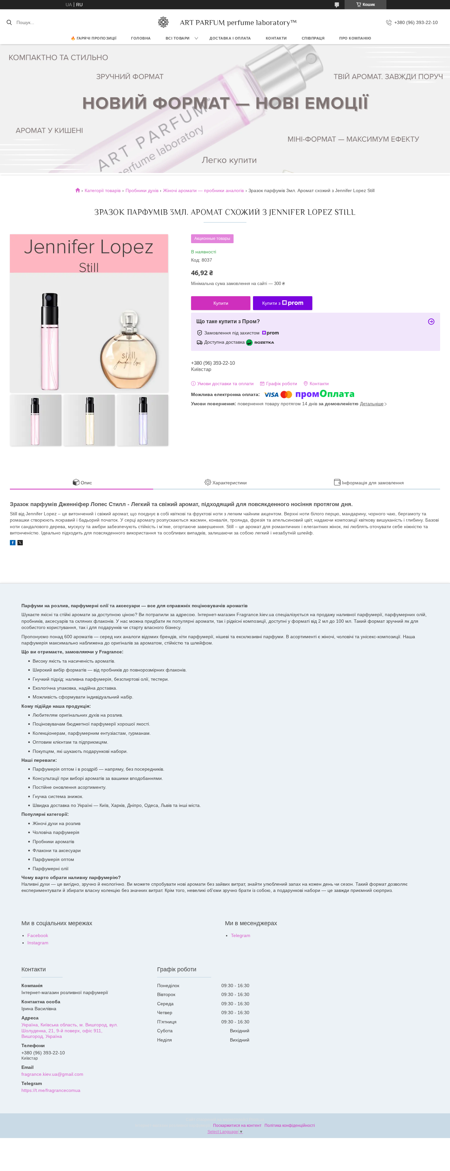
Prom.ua (256, 1119)
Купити (220, 303)
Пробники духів (142, 190)
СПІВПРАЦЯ (313, 38)
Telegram (240, 935)
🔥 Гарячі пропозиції (94, 38)
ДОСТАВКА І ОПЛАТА (230, 38)
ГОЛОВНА (141, 38)
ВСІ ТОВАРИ (178, 38)
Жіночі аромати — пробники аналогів (203, 190)
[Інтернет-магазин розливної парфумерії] (163, 22)
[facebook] (12, 543)
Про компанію (355, 38)
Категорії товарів (103, 190)
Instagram (37, 942)
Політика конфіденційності (290, 1125)
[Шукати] (9, 22)
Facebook (37, 935)
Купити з (271, 303)
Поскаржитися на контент (237, 1125)
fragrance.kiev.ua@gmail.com (52, 1074)
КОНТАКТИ (276, 38)
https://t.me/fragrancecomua (50, 1090)
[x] (20, 543)
